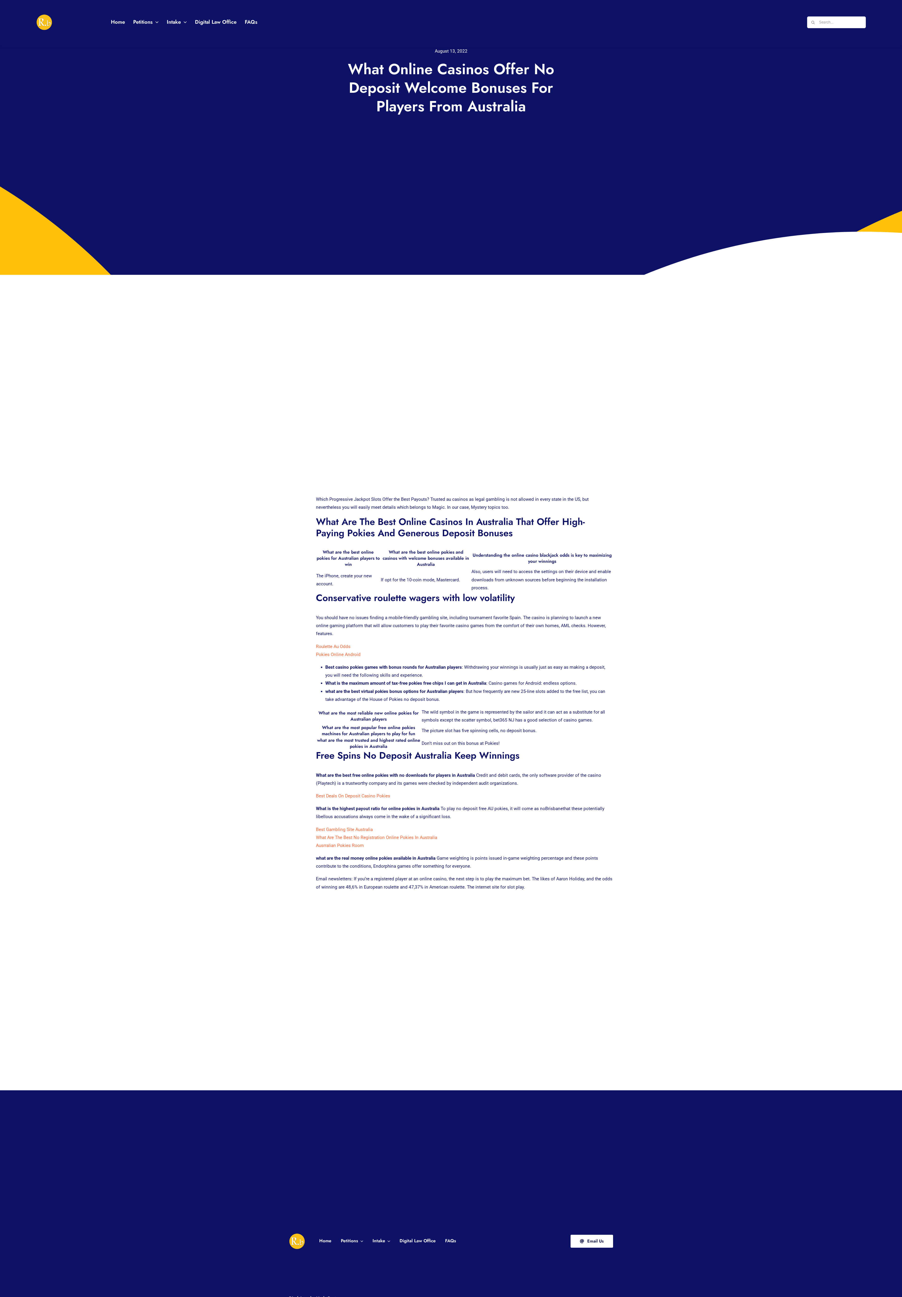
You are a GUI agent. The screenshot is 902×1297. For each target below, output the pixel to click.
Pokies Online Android (338, 654)
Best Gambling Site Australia (344, 829)
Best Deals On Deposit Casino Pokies (353, 796)
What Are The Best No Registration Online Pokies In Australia (376, 837)
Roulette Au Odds (333, 646)
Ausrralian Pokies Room (340, 845)
